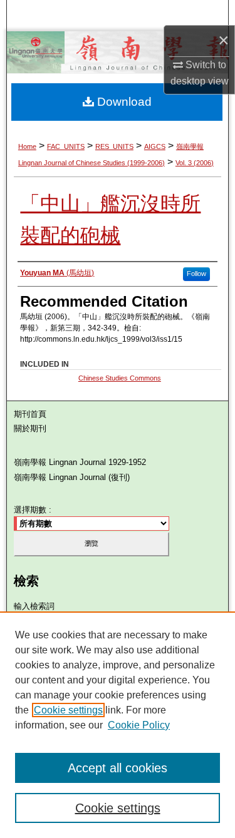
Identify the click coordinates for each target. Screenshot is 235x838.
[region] (117, 724)
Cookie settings (68, 710)
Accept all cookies (117, 768)
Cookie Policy (139, 725)
